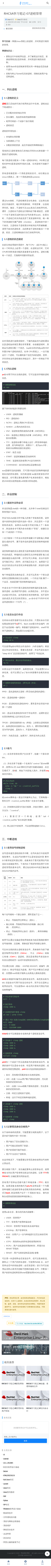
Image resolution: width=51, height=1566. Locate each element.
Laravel (5, 1484)
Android (5, 1459)
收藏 (11, 1323)
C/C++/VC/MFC (8, 1463)
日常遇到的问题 (9, 1517)
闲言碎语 (7, 1538)
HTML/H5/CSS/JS (9, 1475)
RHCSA (7, 1316)
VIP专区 (6, 1504)
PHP (4, 1496)
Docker (5, 1471)
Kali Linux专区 (8, 1479)
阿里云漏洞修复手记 (11, 1542)
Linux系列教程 (22, 19)
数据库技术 (8, 1513)
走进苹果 (7, 1534)
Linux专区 (10, 19)
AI (4, 1454)
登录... (6, 1437)
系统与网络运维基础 (11, 1521)
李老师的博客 (25, 1553)
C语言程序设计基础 (11, 1467)
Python (5, 1500)
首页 (8, 1564)
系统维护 (7, 1525)
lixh (9, 25)
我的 (42, 1564)
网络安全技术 (8, 1529)
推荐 (25, 1564)
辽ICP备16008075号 (25, 1555)
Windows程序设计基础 (12, 1509)
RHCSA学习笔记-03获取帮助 (13, 1383)
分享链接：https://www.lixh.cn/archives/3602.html (30, 1323)
